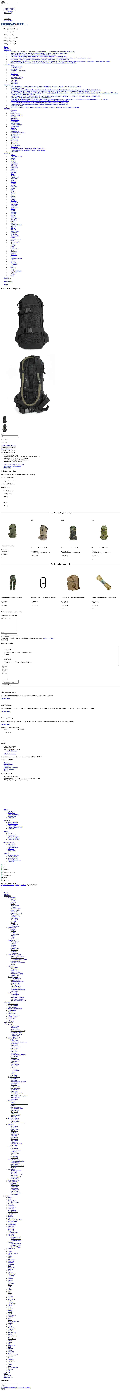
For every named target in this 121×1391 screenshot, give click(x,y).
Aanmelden (7, 19)
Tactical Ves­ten (12, 835)
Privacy (18, 885)
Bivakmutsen (11, 844)
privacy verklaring (49, 638)
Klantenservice (8, 764)
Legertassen (11, 845)
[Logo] (15, 26)
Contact (6, 766)
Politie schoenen (12, 825)
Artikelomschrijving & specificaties (14, 464)
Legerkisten (11, 828)
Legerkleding (11, 811)
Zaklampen (11, 861)
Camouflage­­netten (13, 847)
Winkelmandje (8, 20)
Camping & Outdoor (13, 836)
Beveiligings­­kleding (13, 855)
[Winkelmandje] (2, 557)
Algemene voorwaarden (11, 767)
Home (6, 284)
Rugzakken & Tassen (14, 838)
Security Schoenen (13, 856)
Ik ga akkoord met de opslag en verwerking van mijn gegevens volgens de (28, 638)
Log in (3, 1389)
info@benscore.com (10, 754)
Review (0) (7, 467)
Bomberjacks (11, 813)
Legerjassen (11, 817)
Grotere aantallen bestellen (8, 445)
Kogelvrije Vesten (13, 858)
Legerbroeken (12, 816)
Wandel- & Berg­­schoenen (15, 827)
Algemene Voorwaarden (7, 885)
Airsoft (10, 833)
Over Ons (7, 763)
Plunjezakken (11, 850)
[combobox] (9, 3)
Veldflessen (11, 849)
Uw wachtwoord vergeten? (23, 1387)
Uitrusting (7, 831)
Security (6, 853)
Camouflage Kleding (13, 814)
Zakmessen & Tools (13, 839)
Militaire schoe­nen (13, 822)
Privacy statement (9, 769)
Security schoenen (13, 824)
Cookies (6, 770)
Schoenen (7, 820)
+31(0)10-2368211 (10, 8)
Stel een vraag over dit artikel (12, 466)
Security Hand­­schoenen (14, 860)
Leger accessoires (9, 842)
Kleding (6, 809)
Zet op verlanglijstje (6, 449)
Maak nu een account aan (8, 1387)
